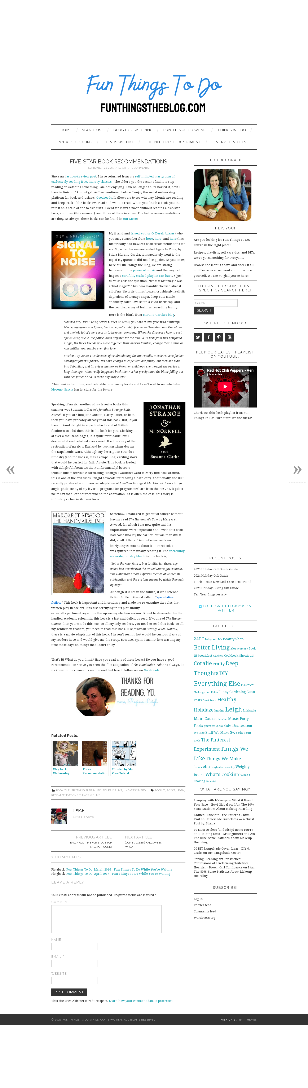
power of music (144, 270)
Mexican (222, 719)
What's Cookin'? (222, 774)
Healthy (226, 699)
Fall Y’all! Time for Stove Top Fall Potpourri (91, 844)
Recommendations (64, 795)
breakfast (205, 655)
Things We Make (223, 758)
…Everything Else (230, 142)
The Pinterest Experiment (173, 142)
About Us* (92, 130)
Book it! (61, 790)
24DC (199, 638)
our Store (130, 218)
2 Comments (140, 167)
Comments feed (205, 911)
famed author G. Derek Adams (152, 233)
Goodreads (104, 197)
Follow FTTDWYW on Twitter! (227, 608)
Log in (198, 898)
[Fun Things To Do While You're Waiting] (154, 95)
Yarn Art (211, 781)
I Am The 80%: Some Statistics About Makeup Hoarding (224, 838)
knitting (219, 710)
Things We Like (118, 142)
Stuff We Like (112, 790)
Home (66, 130)
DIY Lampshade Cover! (224, 852)
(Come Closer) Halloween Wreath (143, 844)
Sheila (219, 725)
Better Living (212, 647)
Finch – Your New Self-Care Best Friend (222, 581)
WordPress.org (204, 917)
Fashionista (229, 1019)
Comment (61, 902)
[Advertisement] (154, 31)
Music (97, 790)
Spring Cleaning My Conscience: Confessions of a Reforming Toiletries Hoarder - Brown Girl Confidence (221, 863)
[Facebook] (208, 337)
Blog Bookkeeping (133, 130)
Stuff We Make (217, 733)
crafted (141, 275)
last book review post (80, 176)
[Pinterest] (219, 337)
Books (171, 790)
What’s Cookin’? (76, 142)
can (161, 275)
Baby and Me (213, 639)
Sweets (236, 732)
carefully (128, 275)
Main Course (205, 718)
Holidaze (204, 710)
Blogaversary (239, 648)
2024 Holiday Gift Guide (211, 575)
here (149, 238)
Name (57, 939)
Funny (224, 692)
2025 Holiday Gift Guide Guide (216, 569)
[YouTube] (229, 337)
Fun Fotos (212, 692)
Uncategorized (134, 790)
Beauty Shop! (234, 639)
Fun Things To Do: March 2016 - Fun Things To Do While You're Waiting (119, 869)
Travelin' (202, 766)
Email (58, 956)
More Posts (83, 817)
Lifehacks (249, 710)
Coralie (203, 663)
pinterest (209, 725)
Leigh (122, 167)
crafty (219, 663)
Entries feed (202, 905)
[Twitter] (198, 337)
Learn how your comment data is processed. (141, 1001)
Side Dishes (234, 725)
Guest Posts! (209, 700)
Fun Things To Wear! (185, 130)
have (168, 275)
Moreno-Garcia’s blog (158, 314)
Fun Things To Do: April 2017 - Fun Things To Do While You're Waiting (118, 873)
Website (59, 973)
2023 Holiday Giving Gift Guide (216, 588)
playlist (152, 275)
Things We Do (231, 130)
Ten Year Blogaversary (210, 594)
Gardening (237, 692)
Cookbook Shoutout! (239, 655)
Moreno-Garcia (62, 389)
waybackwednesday (223, 767)
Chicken (218, 655)
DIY (223, 673)
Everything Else (80, 790)
